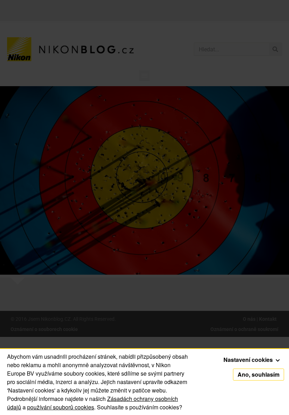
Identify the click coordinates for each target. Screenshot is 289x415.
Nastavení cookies (248, 360)
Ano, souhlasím (258, 374)
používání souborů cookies (60, 407)
